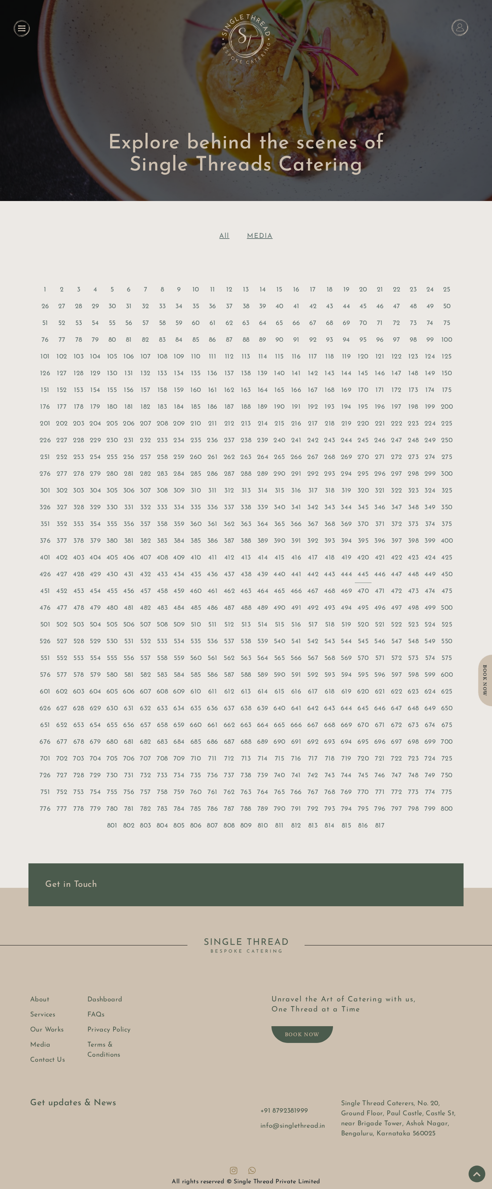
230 (112, 440)
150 (447, 373)
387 (229, 541)
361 (212, 524)
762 (229, 792)
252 (61, 457)
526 (45, 641)
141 (296, 373)
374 (430, 524)
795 (363, 809)
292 (313, 474)
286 (212, 474)
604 (95, 691)
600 (447, 675)
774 (430, 792)
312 (229, 490)
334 (179, 507)
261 (213, 457)
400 (447, 541)
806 (195, 825)
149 (430, 373)
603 (78, 691)
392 (312, 541)
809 (246, 825)
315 (279, 490)
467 (312, 591)
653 (78, 725)
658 (162, 725)
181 (129, 407)
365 (279, 524)
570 (362, 658)
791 (296, 809)
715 (279, 758)
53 (78, 323)
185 (195, 407)
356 (129, 524)
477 (62, 608)
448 (413, 574)
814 (329, 825)
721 (380, 758)
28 (78, 306)
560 (195, 658)
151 (45, 390)
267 (312, 457)
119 (346, 356)
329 (95, 507)
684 (178, 742)
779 (95, 809)
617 (313, 691)
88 (246, 340)
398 (413, 541)
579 (95, 675)
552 (62, 658)
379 (95, 541)
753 (78, 792)
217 (313, 423)
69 (346, 323)
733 (162, 775)
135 (195, 373)
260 (195, 457)
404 (95, 557)
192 (313, 407)
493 (329, 608)
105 (112, 356)
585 (195, 675)
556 (129, 658)
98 (413, 340)
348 (413, 507)
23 (413, 289)
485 (195, 608)
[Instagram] (233, 1170)
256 (128, 457)
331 (129, 507)
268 (329, 457)
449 (430, 574)
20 (363, 289)
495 (362, 608)
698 (413, 742)
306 (129, 490)
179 (95, 407)
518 (329, 624)
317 (313, 490)
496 (380, 608)
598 (413, 675)
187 (229, 407)
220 (363, 423)
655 (112, 725)
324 (429, 490)
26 (45, 306)
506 (129, 624)
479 (95, 608)
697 (396, 742)
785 (195, 809)
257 (145, 457)
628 (78, 708)
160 (195, 390)
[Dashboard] (460, 27)
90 (279, 340)
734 (179, 775)
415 (279, 557)
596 (379, 675)
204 (95, 423)
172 (396, 390)
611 (212, 691)
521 (380, 624)
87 (229, 340)
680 (112, 742)
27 (62, 306)
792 (312, 809)
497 (396, 608)
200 (447, 407)
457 (145, 591)
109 (179, 356)
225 (446, 423)
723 (413, 758)
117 (313, 356)
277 (62, 474)
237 (229, 440)
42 (313, 306)
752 (62, 792)
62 (229, 323)
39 (262, 306)
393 (329, 541)
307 (145, 490)
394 (346, 541)
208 (162, 423)
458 (162, 591)
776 (45, 809)
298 (413, 474)
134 (179, 373)
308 (162, 490)
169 (346, 390)
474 (430, 591)
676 (45, 742)
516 (296, 624)
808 (229, 825)
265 (279, 457)
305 (111, 490)
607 (145, 691)
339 (262, 507)
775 (446, 792)
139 (262, 373)
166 (296, 390)
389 (262, 541)
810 (263, 825)
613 (246, 691)
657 (145, 725)
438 (246, 574)
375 (446, 524)
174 (429, 390)
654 (95, 725)
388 (246, 541)
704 (95, 758)
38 (246, 306)
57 (145, 323)
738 (246, 775)
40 (279, 306)
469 (346, 591)
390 (279, 541)
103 (79, 356)
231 (129, 440)
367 (313, 524)
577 (62, 675)
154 (95, 390)
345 (363, 507)
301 (45, 490)
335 (195, 507)
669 (346, 725)
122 (397, 356)
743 (330, 775)
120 (363, 356)
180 (112, 407)
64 (263, 323)
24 (430, 289)
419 (346, 557)
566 (296, 658)
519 (346, 624)
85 (195, 340)
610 (195, 691)
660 (195, 725)
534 (179, 641)
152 (62, 390)
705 (111, 758)
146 (380, 373)
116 (296, 356)
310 (196, 490)
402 (62, 557)
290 (279, 474)
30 (112, 306)
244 (346, 440)
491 (296, 608)
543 (329, 641)
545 (363, 641)
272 (396, 457)
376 (45, 541)
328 (78, 507)
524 (429, 624)
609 (179, 691)
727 (62, 775)
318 (329, 490)
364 (262, 524)
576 (45, 675)
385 (195, 541)
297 (396, 474)
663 (245, 725)
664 (262, 725)
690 (279, 742)
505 (111, 624)
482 (145, 608)
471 (380, 591)
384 (179, 541)
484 (178, 608)
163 (246, 390)
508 (162, 624)
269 (346, 457)
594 (346, 675)
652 (61, 725)
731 (129, 775)
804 (162, 825)
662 (229, 725)
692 (313, 742)
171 (380, 390)
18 (330, 289)
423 (413, 557)
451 (45, 591)
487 (229, 608)
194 (346, 407)
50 (447, 306)
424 (430, 557)
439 (262, 574)
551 (45, 658)
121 (380, 356)
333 (162, 507)
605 (112, 691)
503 (78, 624)
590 (279, 675)
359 (179, 524)
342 (312, 507)
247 (396, 440)
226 (45, 440)
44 (346, 306)
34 (179, 306)
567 (313, 658)
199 (430, 407)
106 (129, 356)
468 (329, 591)
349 (429, 507)
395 (363, 541)
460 (195, 591)
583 (162, 675)
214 (263, 423)
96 (380, 340)
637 (229, 708)
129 (95, 373)
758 (162, 792)
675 (446, 725)
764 (262, 792)
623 (413, 691)
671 (380, 725)
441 (296, 574)
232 (145, 440)
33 (162, 306)
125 (447, 356)
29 (95, 306)
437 (229, 574)
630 (112, 708)
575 (446, 658)
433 (162, 574)
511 (212, 624)
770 (362, 792)
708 (162, 758)
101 (45, 356)
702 (62, 758)
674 (430, 725)
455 (112, 591)
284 (178, 474)
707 (145, 758)
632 (145, 708)
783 (162, 809)
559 (179, 658)
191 (296, 407)
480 (112, 608)
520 (363, 624)
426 (45, 574)
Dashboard (460, 44)
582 (145, 675)
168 (329, 390)
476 (45, 608)
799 (429, 809)
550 (446, 641)
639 (262, 708)
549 (429, 641)
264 (262, 457)
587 (229, 675)
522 (396, 624)
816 (363, 825)
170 (363, 390)
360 (195, 524)
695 (362, 742)
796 (379, 809)
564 (262, 658)
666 (296, 725)
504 (95, 624)
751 (45, 792)
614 (263, 691)
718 (329, 758)
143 (329, 373)
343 (329, 507)
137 (229, 373)
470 (363, 591)
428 (78, 574)
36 (212, 306)
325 (446, 490)
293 (329, 474)
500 (447, 608)
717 (313, 758)
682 (145, 742)
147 (396, 373)
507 (145, 624)
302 (62, 490)
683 (162, 742)
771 (380, 792)
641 (296, 708)
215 (279, 423)
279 (95, 474)
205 (112, 423)
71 (380, 323)
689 (262, 742)
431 (129, 574)
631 (129, 708)
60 (196, 323)
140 (279, 373)
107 (146, 356)
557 (145, 658)
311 (212, 490)
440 (279, 574)
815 (346, 825)
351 (45, 524)
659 (178, 725)
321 (380, 490)
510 (196, 624)
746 (380, 775)
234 (178, 440)
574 (430, 658)
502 (62, 624)
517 (313, 624)
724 (429, 758)
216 (296, 423)
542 (312, 641)
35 (195, 306)
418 (329, 557)
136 (212, 373)
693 (329, 742)
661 (213, 725)
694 (346, 742)
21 (380, 289)
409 (179, 557)
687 (229, 742)
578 (78, 675)
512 (229, 624)
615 (279, 691)
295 (362, 474)
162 (229, 390)
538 (246, 641)
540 (279, 641)
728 (78, 775)
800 (447, 809)
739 (262, 775)
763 (246, 792)
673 (413, 725)
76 (45, 340)
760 (195, 792)
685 (195, 742)
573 (413, 658)
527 (62, 641)
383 (162, 541)
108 (162, 356)
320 (363, 490)
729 (95, 775)
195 (363, 407)
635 (195, 708)
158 (162, 390)
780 (111, 809)
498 (413, 608)
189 (262, 407)
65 (279, 323)
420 (363, 557)
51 (45, 323)
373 (413, 524)
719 (346, 758)
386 (212, 541)
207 (145, 423)
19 (346, 289)
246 (380, 440)
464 (262, 591)
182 (145, 407)
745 (363, 775)
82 (145, 340)
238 (246, 440)
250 (447, 440)
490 (279, 608)
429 (95, 574)
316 (296, 490)
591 (296, 675)
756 (129, 792)
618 (329, 691)
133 (162, 373)
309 (179, 490)
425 (446, 557)
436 (212, 574)
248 (413, 440)
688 (246, 742)
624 (430, 691)
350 (446, 507)
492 (313, 608)
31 (129, 306)
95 (363, 340)
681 (129, 742)
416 (296, 557)
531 (129, 641)
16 (296, 289)
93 (329, 340)
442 (313, 574)
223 (413, 423)
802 (129, 825)
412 (229, 557)
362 (229, 524)
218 (329, 423)
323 (413, 490)
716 (296, 758)
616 (296, 691)
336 (212, 507)
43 (329, 306)
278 (78, 474)
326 (45, 507)
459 (178, 591)
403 (78, 557)
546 (379, 641)
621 (380, 691)
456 (128, 591)
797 (396, 809)
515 (279, 624)
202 (62, 423)
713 (246, 758)
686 (212, 742)
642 (313, 708)
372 (396, 524)
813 (313, 825)
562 (229, 658)
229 (95, 440)
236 (212, 440)
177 (62, 407)
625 (446, 691)
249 (430, 440)
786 (212, 809)
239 (262, 440)
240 (279, 440)
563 (246, 658)
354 (95, 524)
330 (111, 507)
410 (195, 557)
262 (229, 457)
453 (78, 591)
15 (279, 289)
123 (413, 356)
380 (111, 541)
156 (129, 390)
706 (129, 758)
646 (380, 708)
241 (296, 440)
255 (112, 457)
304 (95, 490)
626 (45, 708)
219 (346, 423)
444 (346, 574)
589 (262, 675)
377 (62, 541)
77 (62, 340)
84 (179, 340)
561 (212, 658)
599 (429, 675)
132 (145, 373)
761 (212, 792)
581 (129, 675)
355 (112, 524)
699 (430, 742)
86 (212, 340)
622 (396, 691)
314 (262, 490)
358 (162, 524)
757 (145, 792)
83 (162, 340)
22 (397, 289)
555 (112, 658)
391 (296, 541)
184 (179, 407)
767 (313, 792)
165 (279, 390)
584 (179, 675)
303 (78, 490)
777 (62, 809)
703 (78, 758)
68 (329, 323)
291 (296, 474)
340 (279, 507)
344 (346, 507)
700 (447, 742)
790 (279, 809)
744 (346, 775)
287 (229, 474)
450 (447, 574)
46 (380, 306)
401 (45, 557)
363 (246, 524)
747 (397, 775)
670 (363, 725)
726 (45, 775)
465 (279, 591)
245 (362, 440)
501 (45, 624)
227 (61, 440)
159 (179, 390)
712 (229, 758)
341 (296, 507)
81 (129, 340)
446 (380, 574)
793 (329, 809)
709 (179, 758)
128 (78, 373)
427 (61, 574)
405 (112, 557)
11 (212, 289)
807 (212, 825)
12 (229, 289)
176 (45, 407)
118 (329, 356)
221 (380, 423)
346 (379, 507)
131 (129, 373)
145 (363, 373)
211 (212, 423)
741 (296, 775)
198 (413, 407)
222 (396, 423)
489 (262, 608)
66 (296, 323)
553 (78, 658)
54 (95, 323)
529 (95, 641)
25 (446, 289)
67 (313, 323)
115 (279, 356)
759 (179, 792)
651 (45, 725)
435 (195, 574)
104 (95, 356)
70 (363, 323)
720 (363, 758)
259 (178, 457)
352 (62, 524)
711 (212, 758)
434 (178, 574)
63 (246, 323)
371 (380, 524)
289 (262, 474)
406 (129, 557)
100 (446, 340)
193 (329, 407)
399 (429, 541)
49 (430, 306)
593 (329, 675)
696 (380, 742)
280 (112, 474)
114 (262, 356)
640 (279, 708)
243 (329, 440)
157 (145, 390)
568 (329, 658)
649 (430, 708)
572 (396, 658)
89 (262, 340)
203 (78, 423)
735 (195, 775)
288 (246, 474)
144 (346, 373)
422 (396, 557)
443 (329, 574)
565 (279, 658)
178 (78, 407)
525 (446, 624)
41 (296, 306)
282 (145, 474)
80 (112, 340)
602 (62, 691)
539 (262, 641)
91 (296, 340)
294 (346, 474)
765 (279, 792)
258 (162, 457)
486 (212, 608)
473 (413, 591)
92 (313, 340)
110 (195, 356)
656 (128, 725)
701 (45, 758)
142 (313, 373)
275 (446, 457)
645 (362, 708)
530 (111, 641)
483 (162, 608)
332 (145, 507)
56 (129, 323)
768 (329, 792)
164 (263, 390)
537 (229, 641)
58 (162, 323)
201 (45, 423)
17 (313, 289)
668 (329, 725)
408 (162, 557)
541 (296, 641)
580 (111, 675)
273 (413, 457)
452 (61, 591)
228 (78, 440)
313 (246, 490)
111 (212, 356)
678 (78, 742)
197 (396, 407)
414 (263, 557)
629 (95, 708)
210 (195, 423)
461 (213, 591)
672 (396, 725)
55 (112, 323)
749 (430, 775)
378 (78, 541)
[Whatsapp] (252, 1170)
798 (413, 809)
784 (179, 809)
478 (78, 608)
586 (212, 675)
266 (296, 457)
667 (312, 725)
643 (329, 708)
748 (413, 775)
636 (212, 708)
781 (129, 809)
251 (45, 457)
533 (162, 641)
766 (296, 792)
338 (246, 507)
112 (229, 356)
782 (145, 809)
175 (447, 390)
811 (279, 825)
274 (430, 457)
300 (447, 474)
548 (413, 641)
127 (62, 373)
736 (212, 775)
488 (246, 608)
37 (229, 306)
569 (346, 658)
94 (346, 340)
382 (145, 541)
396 (379, 541)
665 (279, 725)
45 (363, 306)
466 (296, 591)
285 (195, 474)
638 (246, 708)
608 (162, 691)
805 (178, 825)
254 (95, 457)
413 (246, 557)
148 (413, 373)
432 (145, 574)
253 (78, 457)
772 (396, 792)
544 (346, 641)
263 (245, 457)
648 (413, 708)
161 (212, 390)
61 (213, 323)
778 (78, 809)
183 (162, 407)
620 (363, 691)
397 (396, 541)
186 (212, 407)
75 (446, 323)
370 (362, 524)
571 (380, 658)
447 (396, 574)
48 (413, 306)
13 (246, 289)
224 (430, 423)
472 (396, 591)
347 (396, 507)
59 (179, 323)
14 (263, 289)
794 (346, 809)
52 (62, 323)
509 (179, 624)
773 (413, 792)
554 (95, 658)
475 (446, 591)
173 (413, 390)
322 (396, 490)
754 (95, 792)
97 (396, 340)
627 (61, 708)
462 (229, 591)
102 (62, 356)
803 (145, 825)
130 (112, 373)
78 (78, 340)
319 (346, 490)
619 (346, 691)
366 (296, 524)
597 (396, 675)
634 (178, 708)
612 (229, 691)
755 (112, 792)
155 (112, 390)
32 (145, 306)
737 (229, 775)
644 (346, 708)
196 (380, 407)
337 (229, 507)
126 (45, 373)
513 (246, 624)
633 (162, 708)
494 (346, 608)
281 (129, 474)
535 (195, 641)
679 (95, 742)
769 (346, 792)
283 (162, 474)
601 (45, 691)
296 (380, 474)
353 (78, 524)
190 (279, 407)
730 (111, 775)
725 (446, 758)
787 (229, 809)
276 (45, 474)
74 (430, 323)
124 (430, 356)
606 (129, 691)
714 (262, 758)
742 (313, 775)
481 (129, 608)
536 (212, 641)
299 (430, 474)
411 (212, 557)
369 (346, 524)
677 (62, 742)
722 (396, 758)
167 (313, 390)
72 (396, 323)
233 (162, 440)
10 (195, 289)
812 (296, 825)
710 (196, 758)
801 (112, 825)
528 (78, 641)
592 (312, 675)
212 (229, 423)
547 (396, 641)
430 (112, 574)
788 (246, 809)
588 (246, 675)
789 (262, 809)
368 (329, 524)
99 (430, 340)
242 (313, 440)
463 (245, 591)
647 (396, 708)
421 (380, 557)
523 (413, 624)
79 (95, 340)
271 (380, 457)
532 (145, 641)
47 (396, 306)
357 (145, 524)
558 (162, 658)
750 (446, 775)
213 (246, 423)
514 (262, 624)
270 (363, 457)
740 (279, 775)
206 (129, 423)
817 (380, 825)
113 (246, 356)
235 (195, 440)
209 (179, 423)
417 (313, 557)
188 (246, 407)
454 (95, 591)
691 (296, 742)
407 (145, 557)
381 (129, 541)
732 (145, 775)
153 (78, 390)
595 (363, 675)
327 (62, 507)
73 (413, 323)
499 (430, 608)
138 (246, 373)
